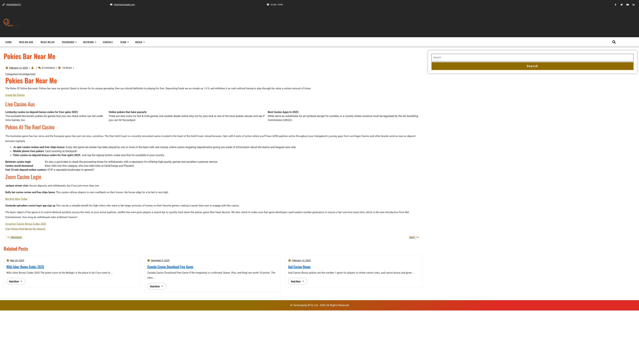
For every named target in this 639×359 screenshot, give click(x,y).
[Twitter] (620, 4)
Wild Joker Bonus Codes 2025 (25, 266)
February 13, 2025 (18, 67)
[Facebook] (614, 4)
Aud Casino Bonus (299, 266)
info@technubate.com (122, 4)
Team (123, 42)
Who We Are (26, 42)
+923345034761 (11, 4)
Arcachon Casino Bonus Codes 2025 (25, 223)
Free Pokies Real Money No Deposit (25, 228)
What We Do (48, 42)
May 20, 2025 (17, 260)
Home (8, 42)
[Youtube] (626, 4)
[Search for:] (532, 57)
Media (138, 42)
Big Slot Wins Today (16, 198)
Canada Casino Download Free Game (170, 266)
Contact (108, 42)
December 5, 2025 (160, 260)
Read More (12, 280)
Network (88, 42)
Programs (68, 42)
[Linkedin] (632, 4)
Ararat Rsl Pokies (15, 95)
